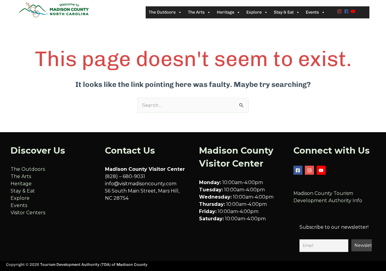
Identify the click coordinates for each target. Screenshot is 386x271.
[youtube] (354, 11)
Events (19, 205)
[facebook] (347, 11)
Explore (20, 198)
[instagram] (340, 11)
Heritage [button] (225, 12)
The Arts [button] (196, 12)
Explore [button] (254, 12)
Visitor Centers (28, 212)
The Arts (21, 176)
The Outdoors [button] (162, 12)
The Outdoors (28, 169)
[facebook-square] (298, 170)
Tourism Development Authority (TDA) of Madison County (93, 264)
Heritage (21, 184)
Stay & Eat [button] (284, 12)
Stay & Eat (23, 191)
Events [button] (312, 12)
